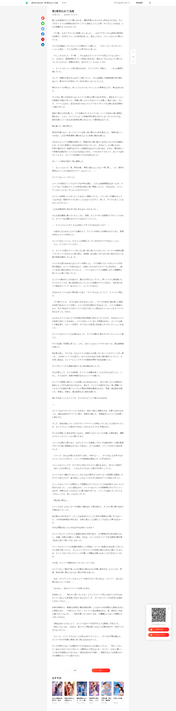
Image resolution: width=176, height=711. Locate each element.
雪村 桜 (116, 703)
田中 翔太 (104, 703)
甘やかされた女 (37, 3)
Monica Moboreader (82, 703)
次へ (101, 670)
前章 (75, 670)
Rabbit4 (54, 703)
